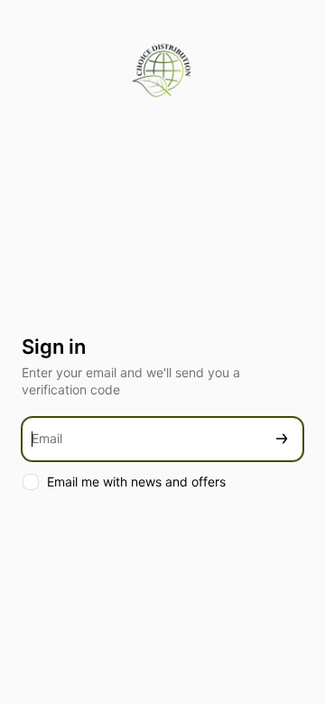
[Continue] (281, 439)
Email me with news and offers (136, 481)
